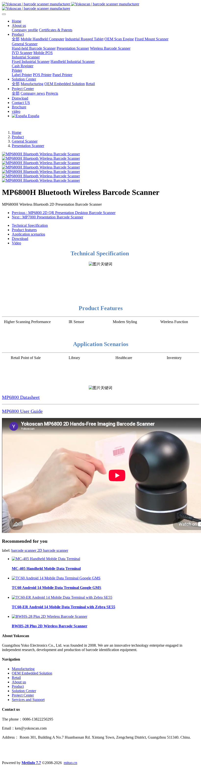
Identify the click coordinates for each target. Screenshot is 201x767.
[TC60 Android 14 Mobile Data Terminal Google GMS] (56, 578)
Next (47, 217)
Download (20, 239)
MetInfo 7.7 (31, 763)
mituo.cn (70, 763)
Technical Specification (30, 225)
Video (16, 243)
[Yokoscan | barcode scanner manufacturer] (100, 6)
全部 (16, 39)
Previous (63, 213)
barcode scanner (24, 550)
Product (18, 137)
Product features (24, 230)
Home (16, 21)
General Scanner (25, 141)
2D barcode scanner (52, 550)
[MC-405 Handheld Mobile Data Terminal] (46, 559)
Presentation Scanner (28, 146)
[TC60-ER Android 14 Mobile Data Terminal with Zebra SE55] (62, 597)
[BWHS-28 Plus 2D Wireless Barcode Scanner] (49, 616)
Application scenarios (28, 234)
